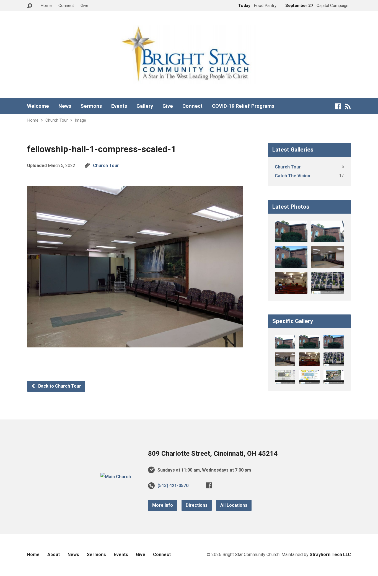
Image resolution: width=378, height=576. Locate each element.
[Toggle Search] (29, 6)
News (64, 106)
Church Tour (56, 120)
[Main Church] (115, 476)
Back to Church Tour (59, 386)
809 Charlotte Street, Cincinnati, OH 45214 (213, 453)
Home (46, 5)
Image (80, 120)
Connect (66, 5)
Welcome (38, 106)
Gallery (144, 106)
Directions (197, 505)
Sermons (91, 106)
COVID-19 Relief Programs (243, 106)
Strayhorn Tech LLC (330, 554)
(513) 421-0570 (172, 485)
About (53, 554)
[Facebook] (338, 106)
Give (84, 5)
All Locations (233, 505)
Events (119, 106)
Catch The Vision (292, 175)
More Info (162, 505)
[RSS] (348, 106)
